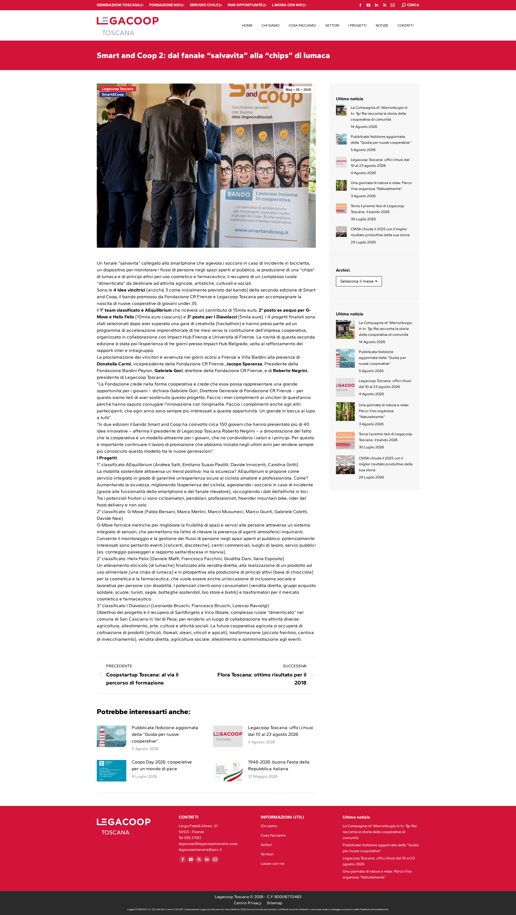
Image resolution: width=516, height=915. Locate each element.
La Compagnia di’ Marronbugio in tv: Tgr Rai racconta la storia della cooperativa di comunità (379, 113)
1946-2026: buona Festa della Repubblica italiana (279, 765)
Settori (266, 844)
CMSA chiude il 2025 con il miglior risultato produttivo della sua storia (380, 232)
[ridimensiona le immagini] (111, 736)
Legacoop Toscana (118, 89)
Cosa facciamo (273, 835)
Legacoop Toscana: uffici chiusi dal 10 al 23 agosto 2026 (280, 731)
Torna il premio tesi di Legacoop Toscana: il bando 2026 (377, 209)
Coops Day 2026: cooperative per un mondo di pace (162, 765)
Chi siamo (269, 826)
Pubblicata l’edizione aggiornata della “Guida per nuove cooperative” (165, 734)
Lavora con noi (272, 863)
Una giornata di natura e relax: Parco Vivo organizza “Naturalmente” (381, 186)
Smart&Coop (113, 94)
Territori (267, 854)
